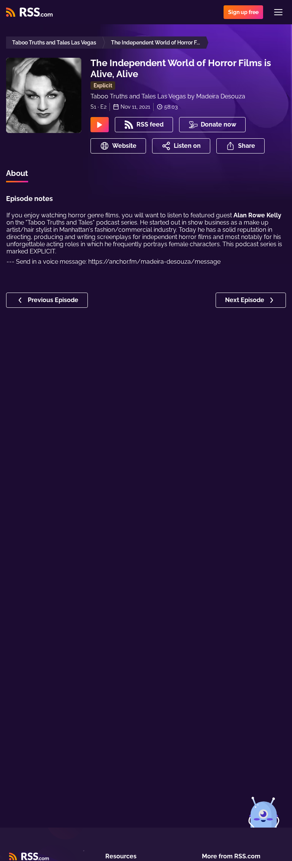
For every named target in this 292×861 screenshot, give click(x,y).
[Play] (99, 124)
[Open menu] (278, 12)
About (17, 173)
